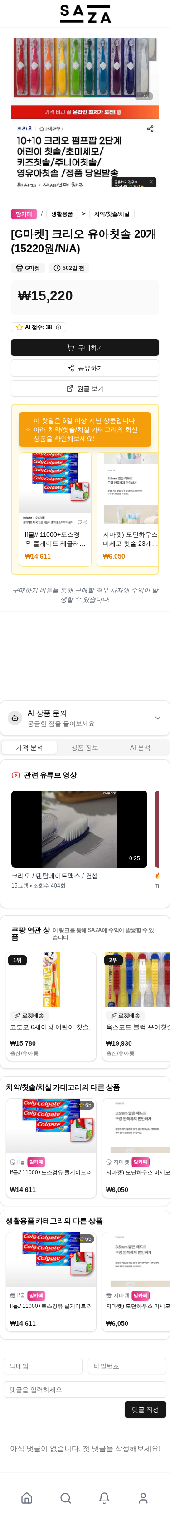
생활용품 (62, 214)
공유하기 (90, 368)
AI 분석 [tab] (140, 747)
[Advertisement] (85, 655)
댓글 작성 (145, 1409)
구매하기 (90, 347)
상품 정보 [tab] (84, 747)
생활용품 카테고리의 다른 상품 (54, 1221)
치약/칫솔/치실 (112, 214)
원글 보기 (90, 388)
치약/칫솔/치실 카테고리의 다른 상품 (63, 1087)
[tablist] (85, 747)
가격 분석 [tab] (29, 747)
